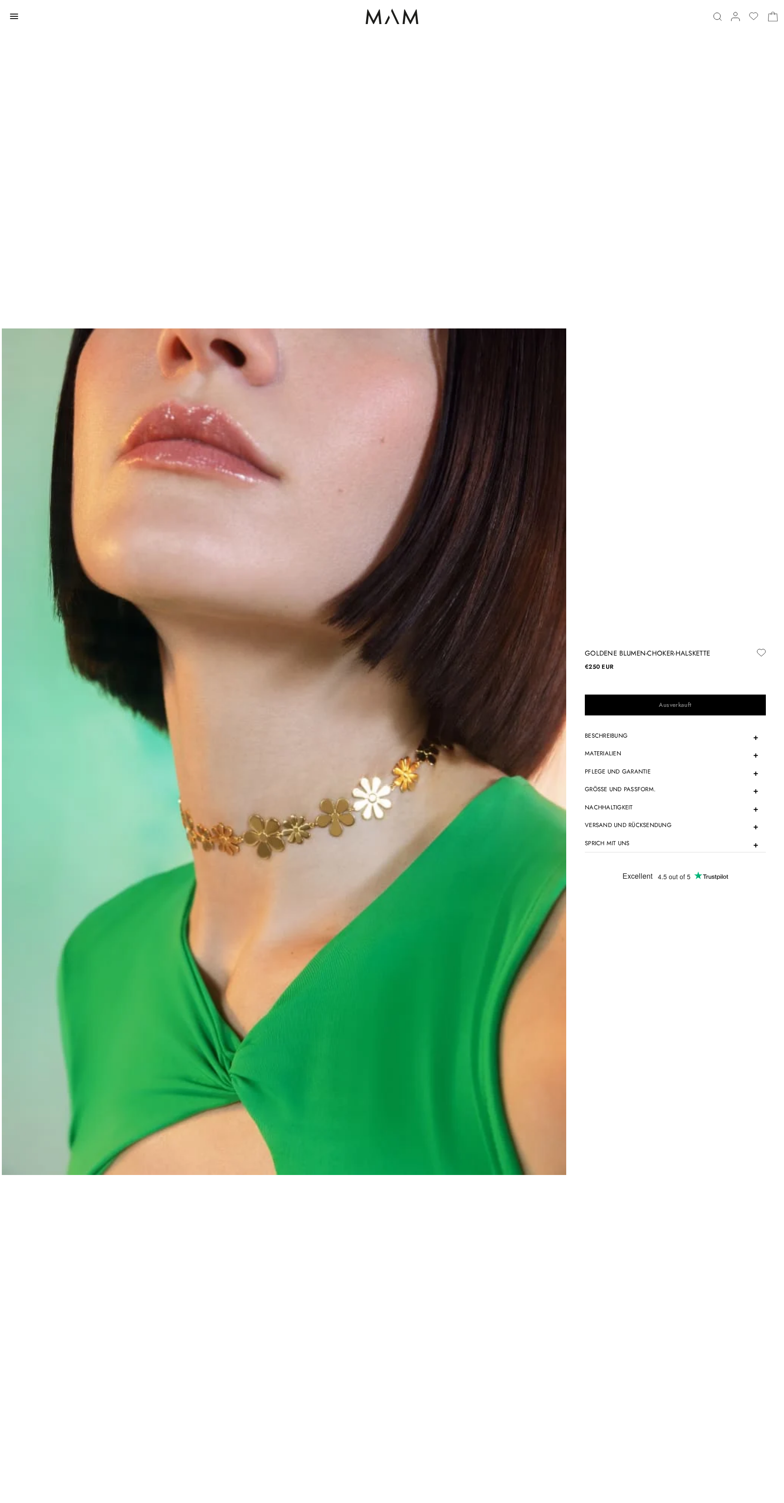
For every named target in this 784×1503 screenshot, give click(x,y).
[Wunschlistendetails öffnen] (753, 16)
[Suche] (717, 16)
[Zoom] (284, 751)
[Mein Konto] (735, 16)
